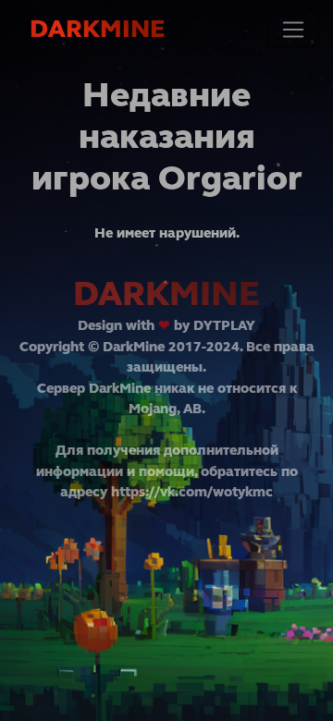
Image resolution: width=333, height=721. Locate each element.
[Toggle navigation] (293, 29)
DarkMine (97, 29)
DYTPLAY (224, 325)
